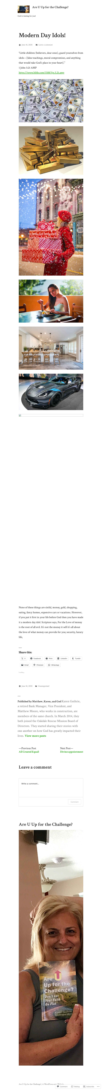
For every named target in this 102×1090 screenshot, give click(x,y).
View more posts (35, 736)
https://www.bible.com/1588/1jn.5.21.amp (41, 72)
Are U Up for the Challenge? (50, 7)
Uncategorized (43, 686)
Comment (74, 802)
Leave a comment (46, 45)
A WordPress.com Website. (53, 1084)
